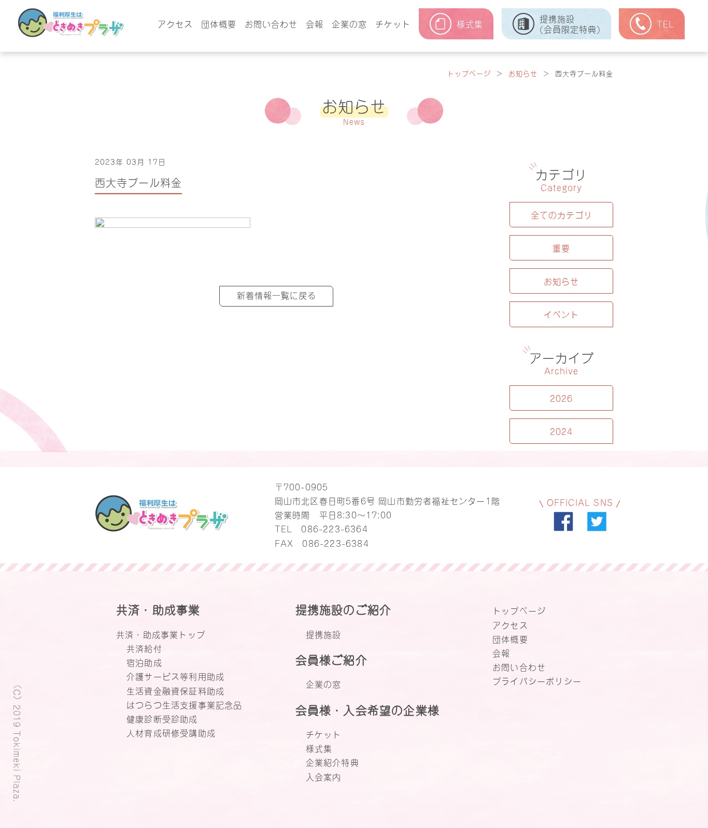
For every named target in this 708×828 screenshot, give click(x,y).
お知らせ (522, 72)
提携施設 (324, 634)
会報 (314, 23)
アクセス (175, 23)
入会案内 (324, 776)
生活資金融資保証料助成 (175, 690)
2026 (561, 397)
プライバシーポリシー (537, 680)
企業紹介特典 (332, 761)
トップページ (469, 72)
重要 (561, 247)
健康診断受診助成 (162, 718)
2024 (561, 431)
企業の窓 (349, 23)
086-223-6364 (334, 528)
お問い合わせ (271, 23)
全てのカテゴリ (561, 214)
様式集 (319, 747)
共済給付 (144, 647)
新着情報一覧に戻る (276, 294)
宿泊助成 (144, 661)
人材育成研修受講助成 (171, 732)
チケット (392, 23)
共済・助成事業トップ (160, 634)
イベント (561, 313)
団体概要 (218, 23)
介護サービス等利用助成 (175, 675)
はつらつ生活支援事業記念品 (184, 704)
